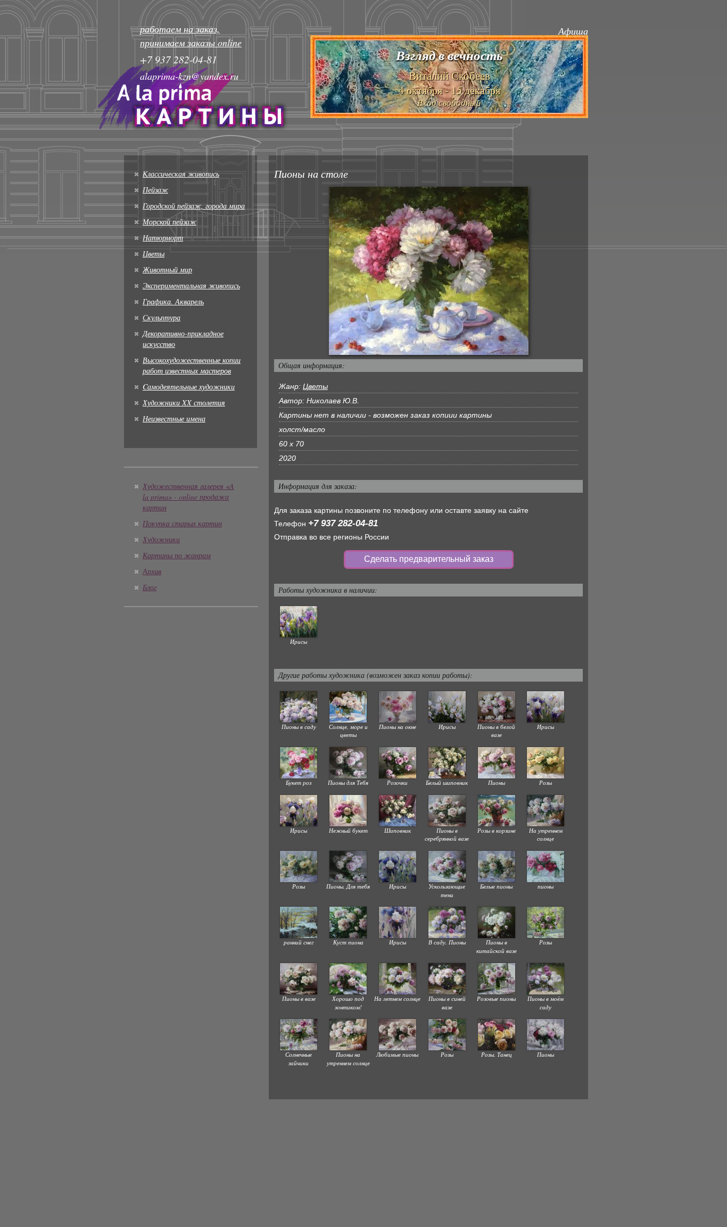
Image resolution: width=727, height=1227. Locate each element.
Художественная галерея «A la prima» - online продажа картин (188, 496)
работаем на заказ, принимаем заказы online (191, 35)
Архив (152, 571)
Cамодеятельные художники (189, 387)
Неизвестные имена (174, 418)
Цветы (153, 253)
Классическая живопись (181, 174)
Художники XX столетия (184, 402)
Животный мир (167, 269)
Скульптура (161, 317)
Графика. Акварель (173, 301)
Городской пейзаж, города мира (194, 206)
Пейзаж (155, 190)
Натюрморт (163, 238)
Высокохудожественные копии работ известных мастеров (192, 365)
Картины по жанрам (177, 555)
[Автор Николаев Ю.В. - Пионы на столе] (428, 270)
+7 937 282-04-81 (343, 523)
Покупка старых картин (182, 523)
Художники (161, 539)
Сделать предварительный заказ (428, 558)
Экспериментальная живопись (191, 285)
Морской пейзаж (169, 222)
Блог (149, 587)
